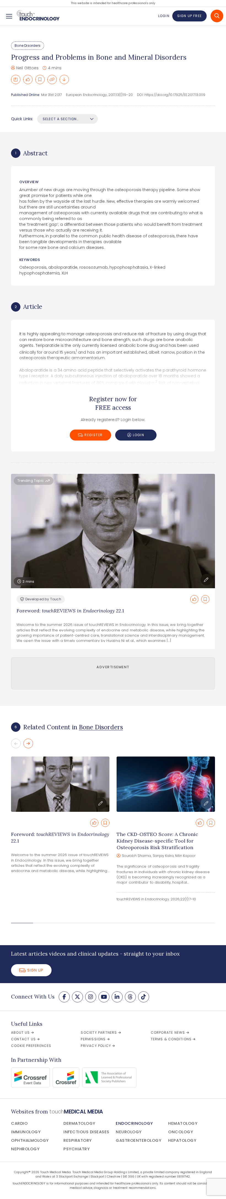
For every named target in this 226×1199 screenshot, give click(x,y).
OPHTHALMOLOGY (30, 1140)
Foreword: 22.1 (70, 610)
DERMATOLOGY (79, 1123)
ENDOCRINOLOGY (134, 1123)
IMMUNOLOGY (26, 1132)
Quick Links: (22, 119)
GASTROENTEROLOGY (138, 1140)
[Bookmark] (40, 79)
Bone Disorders (28, 45)
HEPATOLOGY (182, 1140)
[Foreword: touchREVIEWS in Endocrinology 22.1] (60, 784)
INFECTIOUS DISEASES (86, 1132)
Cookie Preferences (31, 1045)
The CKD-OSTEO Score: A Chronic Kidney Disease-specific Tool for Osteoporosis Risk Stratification (157, 841)
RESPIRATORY (77, 1140)
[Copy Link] (52, 79)
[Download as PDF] (64, 79)
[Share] (15, 79)
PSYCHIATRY (76, 1149)
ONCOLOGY (180, 1132)
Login (163, 15)
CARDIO (19, 1123)
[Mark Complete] (28, 79)
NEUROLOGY (129, 1132)
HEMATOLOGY (182, 1123)
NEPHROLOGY (25, 1149)
